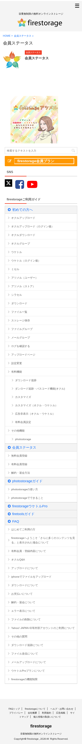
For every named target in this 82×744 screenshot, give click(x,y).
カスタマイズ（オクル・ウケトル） (36, 405)
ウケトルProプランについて (28, 670)
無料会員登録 (19, 455)
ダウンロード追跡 (25, 380)
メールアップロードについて (28, 662)
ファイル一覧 (19, 311)
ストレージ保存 (20, 320)
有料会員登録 (19, 464)
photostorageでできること (27, 497)
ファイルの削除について (26, 619)
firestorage (41, 726)
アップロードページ (23, 354)
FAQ (15, 521)
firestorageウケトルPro (29, 506)
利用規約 (46, 712)
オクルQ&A (18, 559)
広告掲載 (60, 712)
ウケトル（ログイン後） (26, 260)
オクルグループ (20, 243)
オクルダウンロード (23, 234)
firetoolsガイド (23, 514)
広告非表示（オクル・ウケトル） (35, 413)
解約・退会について (23, 602)
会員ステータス (37, 58)
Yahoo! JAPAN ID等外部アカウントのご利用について (43, 627)
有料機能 (16, 371)
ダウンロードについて (24, 585)
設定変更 (16, 363)
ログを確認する (20, 346)
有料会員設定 (23, 422)
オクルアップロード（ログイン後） (32, 226)
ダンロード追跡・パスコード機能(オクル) (40, 388)
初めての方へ (22, 210)
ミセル (15, 269)
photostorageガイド (27, 481)
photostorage (23, 439)
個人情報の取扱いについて (47, 716)
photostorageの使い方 (24, 489)
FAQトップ (14, 708)
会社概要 (32, 712)
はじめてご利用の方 (23, 529)
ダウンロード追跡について (27, 645)
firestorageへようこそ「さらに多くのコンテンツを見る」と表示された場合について (43, 540)
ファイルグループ (22, 328)
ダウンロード (19, 303)
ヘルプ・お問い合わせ (61, 708)
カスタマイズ (23, 396)
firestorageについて (35, 708)
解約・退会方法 (20, 472)
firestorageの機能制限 (24, 679)
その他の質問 (19, 636)
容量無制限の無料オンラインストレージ (41, 733)
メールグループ (20, 337)
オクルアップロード (23, 217)
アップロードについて (24, 568)
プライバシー (16, 712)
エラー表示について (23, 610)
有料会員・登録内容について (28, 551)
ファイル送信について (24, 653)
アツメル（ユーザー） (24, 277)
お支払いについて (22, 593)
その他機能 (18, 430)
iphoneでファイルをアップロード (31, 576)
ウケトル (16, 252)
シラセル (16, 294)
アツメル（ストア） (23, 286)
